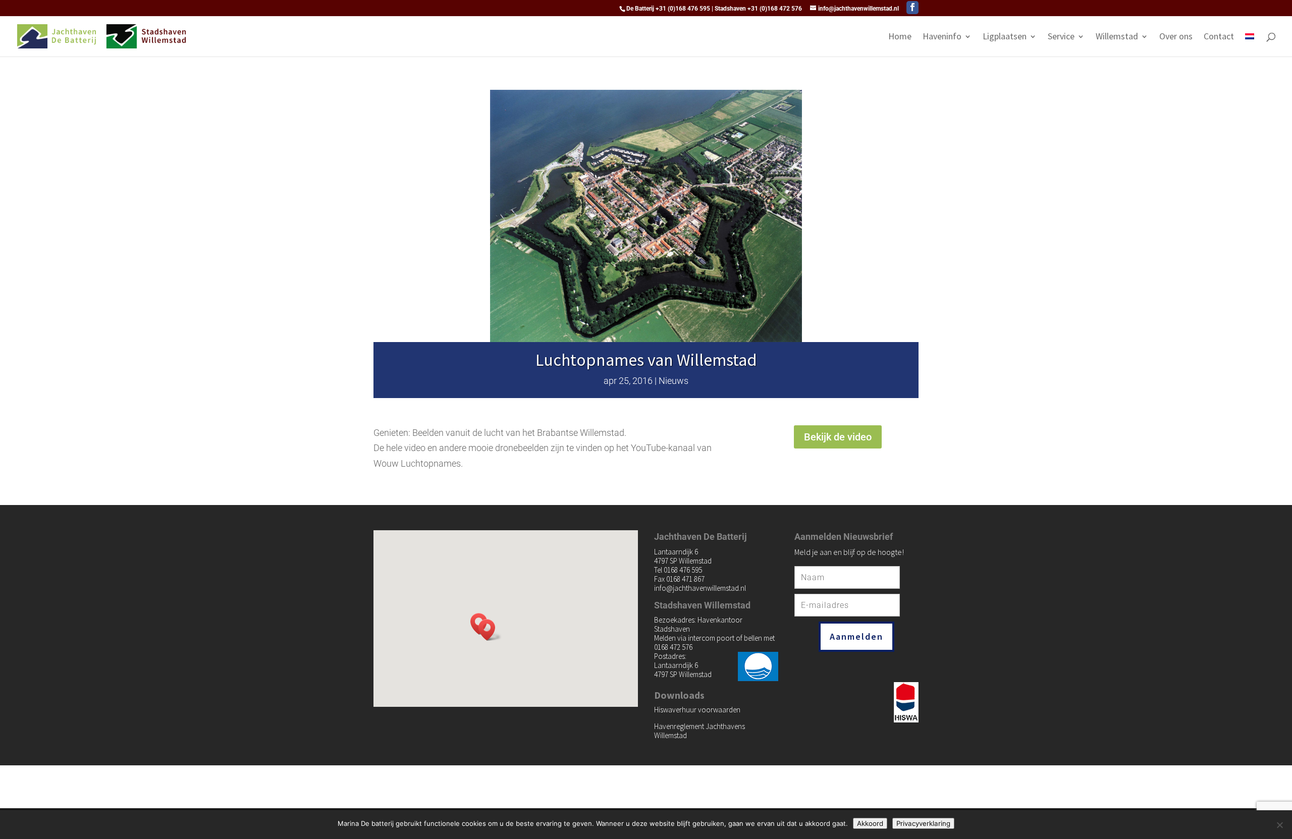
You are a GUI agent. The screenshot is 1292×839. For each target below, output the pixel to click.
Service (1061, 37)
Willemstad (1117, 37)
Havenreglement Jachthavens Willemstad (699, 730)
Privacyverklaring (923, 823)
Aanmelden (856, 636)
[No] (1279, 825)
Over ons (1176, 37)
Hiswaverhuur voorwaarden (697, 709)
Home (899, 37)
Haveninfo (942, 37)
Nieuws (673, 380)
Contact (1219, 37)
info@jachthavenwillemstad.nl (700, 588)
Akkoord (870, 823)
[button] (490, 630)
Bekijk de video (838, 437)
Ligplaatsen (1005, 37)
